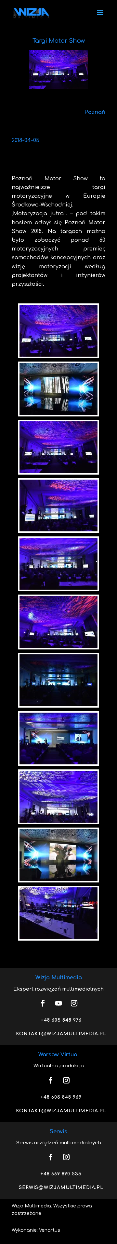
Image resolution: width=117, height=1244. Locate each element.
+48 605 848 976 (61, 1020)
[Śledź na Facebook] (42, 1003)
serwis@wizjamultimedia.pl (61, 1187)
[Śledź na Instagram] (74, 1003)
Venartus (49, 1230)
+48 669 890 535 (61, 1174)
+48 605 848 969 (61, 1097)
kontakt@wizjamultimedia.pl (61, 1033)
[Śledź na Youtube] (58, 1003)
